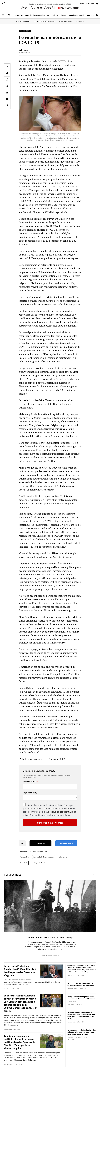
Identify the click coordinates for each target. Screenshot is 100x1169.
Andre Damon (24, 50)
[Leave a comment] (7, 99)
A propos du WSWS (65, 21)
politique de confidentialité (60, 812)
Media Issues (62, 857)
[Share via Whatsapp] (7, 80)
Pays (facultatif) (30, 793)
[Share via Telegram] (7, 86)
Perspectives (24, 857)
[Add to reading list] (7, 105)
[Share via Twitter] (7, 73)
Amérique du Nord (38, 863)
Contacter (80, 21)
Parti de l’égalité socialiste (44, 21)
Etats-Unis (23, 863)
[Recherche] (97, 16)
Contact (81, 4)
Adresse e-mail (29, 782)
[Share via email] (7, 92)
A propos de (90, 4)
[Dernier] (9, 16)
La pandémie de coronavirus (43, 857)
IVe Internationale (23, 21)
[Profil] (97, 4)
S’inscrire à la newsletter (50, 823)
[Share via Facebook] (7, 67)
